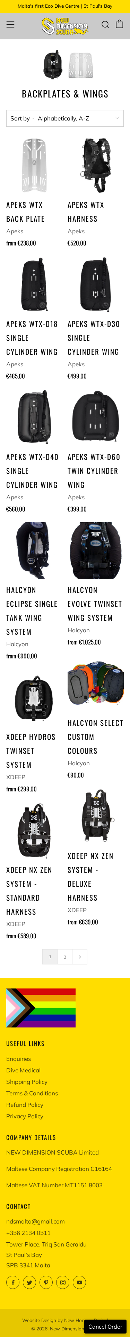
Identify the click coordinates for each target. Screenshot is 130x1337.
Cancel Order (105, 1326)
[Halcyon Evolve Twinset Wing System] (96, 550)
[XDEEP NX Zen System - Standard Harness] (34, 830)
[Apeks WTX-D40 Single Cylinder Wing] (34, 417)
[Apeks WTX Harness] (96, 165)
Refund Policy (24, 1104)
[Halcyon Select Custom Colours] (96, 683)
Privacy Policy (24, 1116)
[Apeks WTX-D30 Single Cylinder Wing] (96, 284)
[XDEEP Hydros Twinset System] (34, 697)
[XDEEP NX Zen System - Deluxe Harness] (96, 816)
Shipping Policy (26, 1081)
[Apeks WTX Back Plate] (34, 165)
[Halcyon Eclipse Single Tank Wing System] (34, 550)
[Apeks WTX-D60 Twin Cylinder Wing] (96, 417)
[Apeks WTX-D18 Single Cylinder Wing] (34, 284)
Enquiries (18, 1058)
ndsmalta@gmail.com (35, 1221)
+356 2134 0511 (28, 1232)
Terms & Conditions (32, 1093)
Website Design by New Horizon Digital (65, 1320)
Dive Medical (23, 1070)
